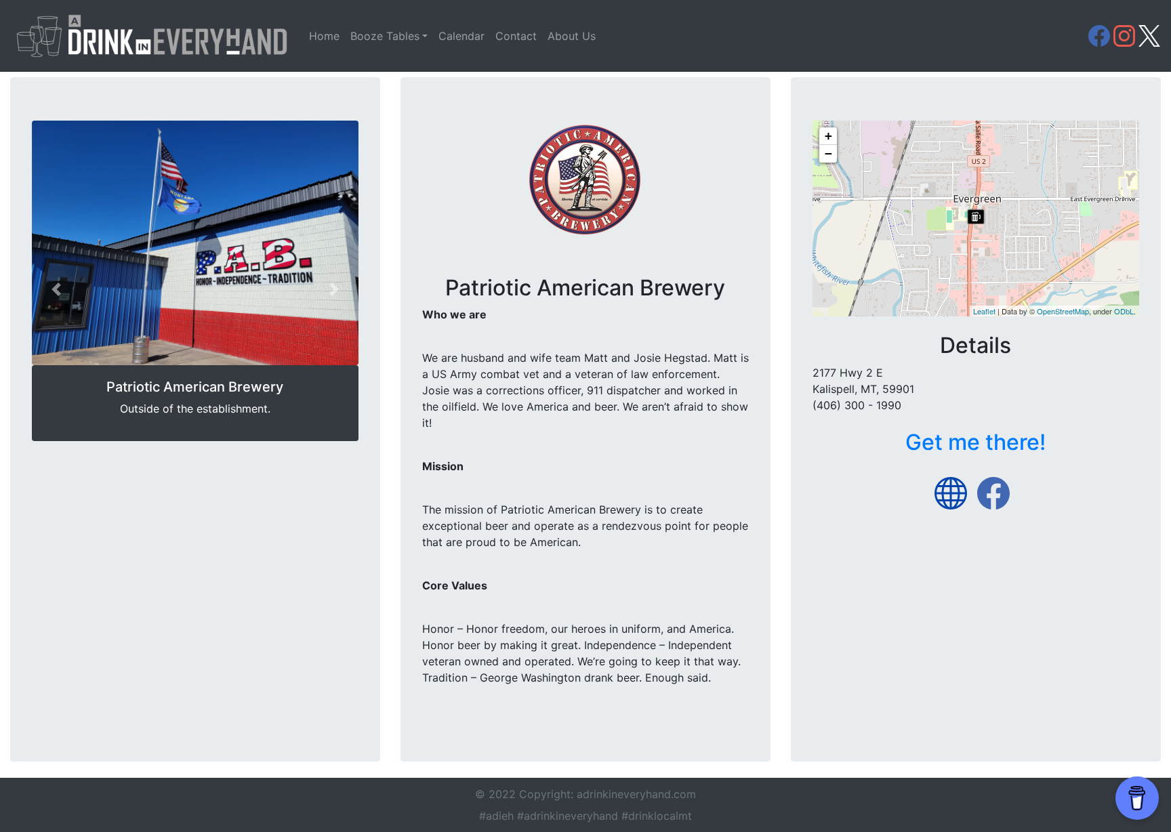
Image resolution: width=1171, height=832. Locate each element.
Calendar (461, 36)
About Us (572, 36)
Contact (516, 36)
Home (324, 36)
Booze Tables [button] (384, 36)
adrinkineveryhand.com (636, 794)
